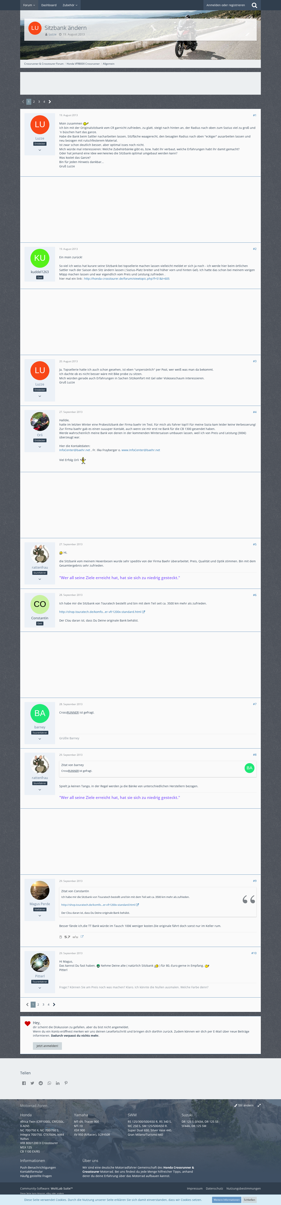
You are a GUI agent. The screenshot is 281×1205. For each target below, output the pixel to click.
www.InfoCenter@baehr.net (141, 450)
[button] (24, 1083)
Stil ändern (245, 1105)
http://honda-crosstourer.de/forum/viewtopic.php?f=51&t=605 (127, 279)
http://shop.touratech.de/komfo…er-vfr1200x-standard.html (100, 612)
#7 (255, 704)
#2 (255, 249)
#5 (255, 544)
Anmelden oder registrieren (226, 5)
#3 (255, 361)
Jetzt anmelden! (47, 1046)
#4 (255, 412)
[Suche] (254, 5)
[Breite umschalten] (259, 1105)
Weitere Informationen (227, 1200)
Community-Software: (46, 1188)
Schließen (249, 1200)
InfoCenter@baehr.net (74, 450)
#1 (255, 115)
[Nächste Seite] (50, 102)
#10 (254, 953)
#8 (255, 755)
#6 (255, 595)
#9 (255, 881)
